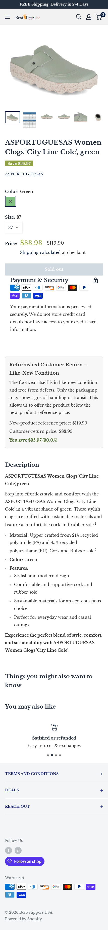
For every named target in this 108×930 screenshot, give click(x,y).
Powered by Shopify (23, 919)
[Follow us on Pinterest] (18, 850)
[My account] (88, 17)
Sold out (54, 269)
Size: (13, 217)
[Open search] (79, 17)
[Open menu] (7, 17)
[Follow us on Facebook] (8, 850)
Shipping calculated (40, 252)
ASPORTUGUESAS (24, 174)
